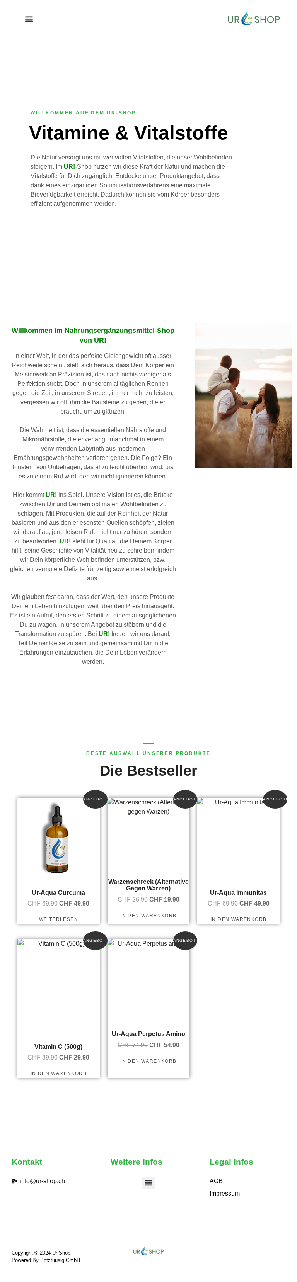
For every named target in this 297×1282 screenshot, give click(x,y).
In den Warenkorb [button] (148, 915)
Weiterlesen (58, 919)
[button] (28, 18)
